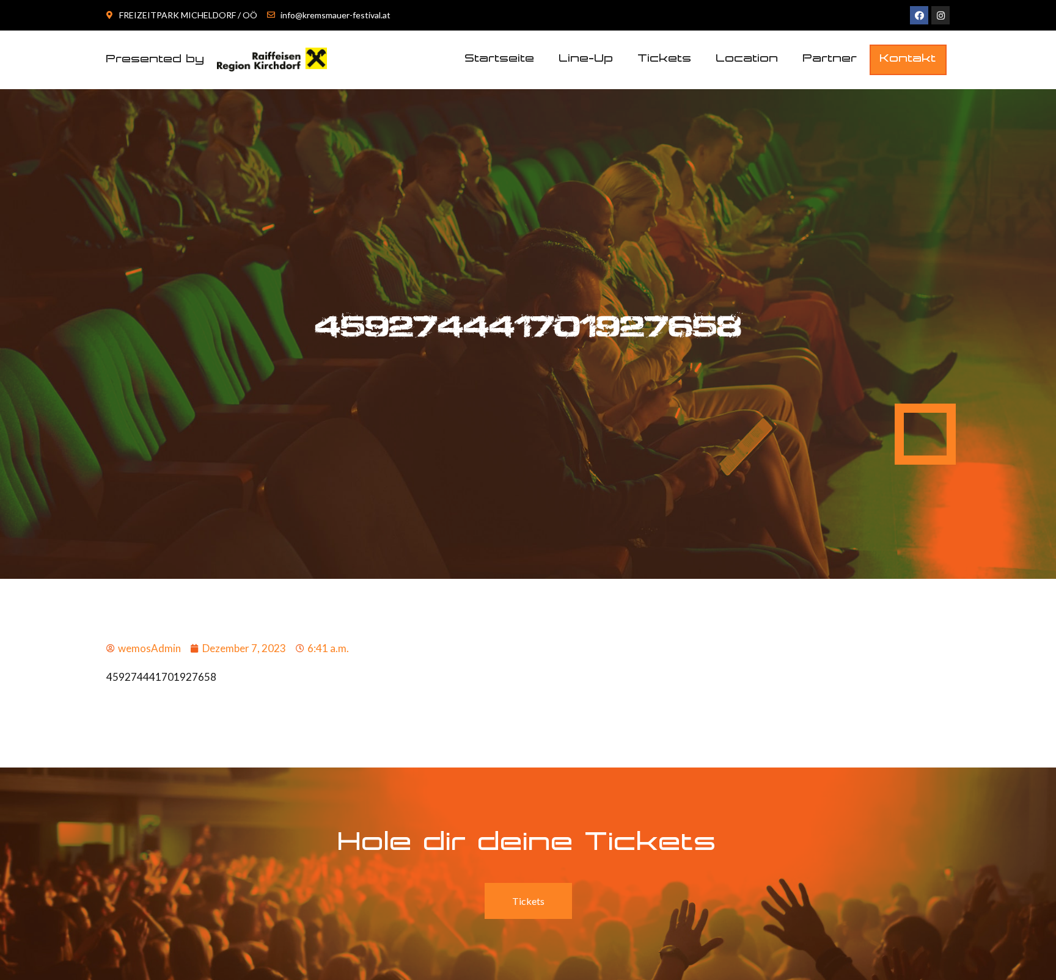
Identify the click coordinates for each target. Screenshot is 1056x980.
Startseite (500, 59)
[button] (908, 60)
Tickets (665, 59)
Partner (830, 59)
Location (747, 59)
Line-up (586, 59)
